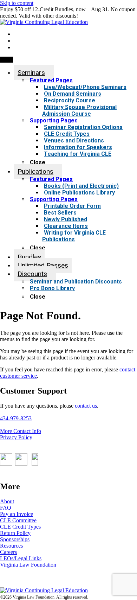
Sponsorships (15, 539)
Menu (6, 60)
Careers (8, 552)
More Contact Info (20, 431)
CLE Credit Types (20, 527)
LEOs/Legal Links (20, 558)
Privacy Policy (16, 437)
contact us (86, 406)
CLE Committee (18, 520)
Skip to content (16, 3)
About (7, 501)
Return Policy (15, 533)
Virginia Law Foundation (28, 565)
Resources (11, 546)
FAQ (5, 508)
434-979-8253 (16, 418)
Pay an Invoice (16, 514)
